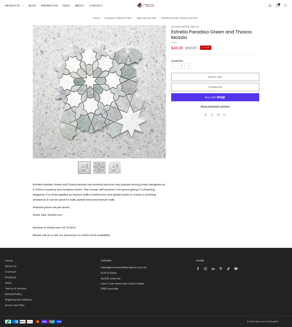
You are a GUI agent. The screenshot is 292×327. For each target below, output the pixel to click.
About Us (11, 266)
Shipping (193, 52)
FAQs (66, 5)
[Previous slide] (39, 91)
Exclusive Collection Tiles (118, 18)
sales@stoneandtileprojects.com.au (124, 267)
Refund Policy (13, 294)
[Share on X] (212, 115)
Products (12, 5)
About (79, 5)
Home (96, 18)
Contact (96, 5)
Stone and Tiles (15, 305)
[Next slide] (159, 91)
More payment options (215, 106)
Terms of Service (15, 288)
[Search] (285, 5)
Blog (32, 5)
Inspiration (49, 5)
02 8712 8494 (109, 273)
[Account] (270, 5)
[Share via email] (225, 115)
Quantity (177, 61)
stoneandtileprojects (185, 27)
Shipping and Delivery (18, 299)
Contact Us (215, 87)
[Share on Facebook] (206, 115)
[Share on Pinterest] (218, 115)
